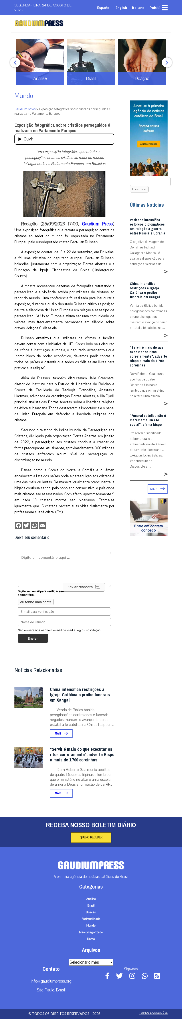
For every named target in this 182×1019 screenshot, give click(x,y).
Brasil (91, 906)
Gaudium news (25, 109)
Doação (91, 912)
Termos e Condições (153, 1013)
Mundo (23, 96)
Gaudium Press (97, 224)
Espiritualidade (91, 919)
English (121, 7)
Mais (58, 733)
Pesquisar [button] (139, 189)
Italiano (138, 7)
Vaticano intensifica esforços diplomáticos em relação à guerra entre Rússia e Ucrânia (147, 227)
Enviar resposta (80, 587)
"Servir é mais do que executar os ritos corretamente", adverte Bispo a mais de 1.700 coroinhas (82, 754)
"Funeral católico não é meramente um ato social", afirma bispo (148, 420)
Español (103, 7)
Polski (155, 7)
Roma (91, 939)
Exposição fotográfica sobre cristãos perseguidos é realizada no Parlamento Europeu (62, 128)
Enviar (33, 638)
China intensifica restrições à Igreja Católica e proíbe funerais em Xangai (80, 694)
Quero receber (91, 837)
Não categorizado (91, 932)
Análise (91, 899)
